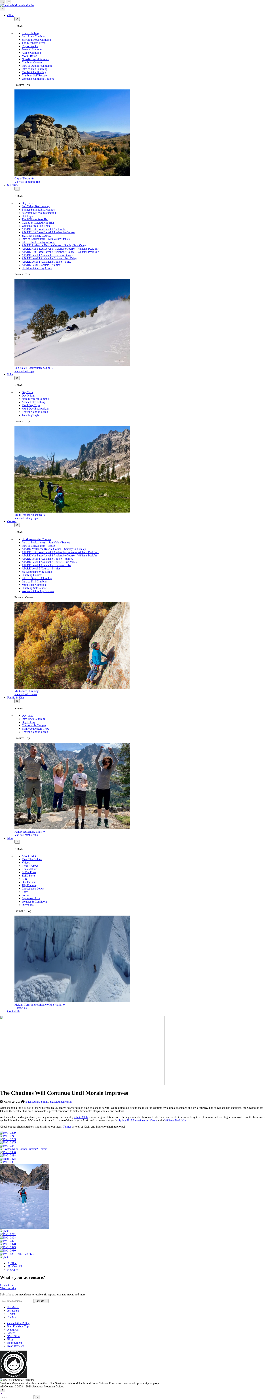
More (10, 838)
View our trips (8, 1288)
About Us (12, 1329)
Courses (11, 521)
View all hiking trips (26, 518)
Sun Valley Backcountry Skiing (32, 367)
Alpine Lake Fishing (33, 402)
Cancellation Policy (33, 888)
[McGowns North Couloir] (8, 1162)
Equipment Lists (31, 898)
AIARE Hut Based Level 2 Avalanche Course (48, 232)
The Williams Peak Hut (35, 219)
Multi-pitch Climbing (26, 691)
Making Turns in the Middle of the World (38, 1004)
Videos (26, 862)
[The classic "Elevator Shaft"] (8, 1142)
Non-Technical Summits (35, 59)
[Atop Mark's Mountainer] (16, 1253)
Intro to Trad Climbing (34, 68)
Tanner (67, 1126)
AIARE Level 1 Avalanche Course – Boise (46, 261)
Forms (25, 895)
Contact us (20, 1007)
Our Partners (29, 882)
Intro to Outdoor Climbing (37, 65)
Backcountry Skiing (37, 1101)
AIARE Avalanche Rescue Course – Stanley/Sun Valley (54, 245)
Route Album (29, 869)
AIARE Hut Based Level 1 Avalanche (44, 229)
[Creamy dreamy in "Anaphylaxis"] (8, 1135)
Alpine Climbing (31, 52)
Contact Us (13, 1011)
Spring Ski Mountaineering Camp (137, 1120)
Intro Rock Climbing (33, 36)
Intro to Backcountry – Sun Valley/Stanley (46, 238)
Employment (14, 1342)
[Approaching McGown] (8, 1158)
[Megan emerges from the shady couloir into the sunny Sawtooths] (4, 1231)
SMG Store (28, 875)
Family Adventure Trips (35, 728)
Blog (24, 878)
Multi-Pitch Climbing (34, 72)
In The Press (29, 872)
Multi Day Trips (31, 405)
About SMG (29, 856)
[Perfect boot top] (8, 1244)
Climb (10, 15)
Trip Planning (29, 885)
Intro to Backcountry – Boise (38, 242)
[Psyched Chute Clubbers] (8, 1145)
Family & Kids (15, 697)
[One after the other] (24, 1227)
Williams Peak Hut (175, 1120)
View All (16, 1266)
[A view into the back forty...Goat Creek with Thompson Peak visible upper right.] (8, 1237)
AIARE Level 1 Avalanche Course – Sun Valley (49, 258)
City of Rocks (30, 46)
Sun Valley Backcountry (36, 206)
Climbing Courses (32, 62)
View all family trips (26, 834)
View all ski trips (24, 371)
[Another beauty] (8, 1155)
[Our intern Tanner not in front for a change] (8, 1247)
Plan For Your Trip (18, 1326)
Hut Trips (27, 216)
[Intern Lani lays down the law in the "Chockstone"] (4, 1257)
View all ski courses (25, 694)
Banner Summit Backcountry (38, 209)
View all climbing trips (27, 181)
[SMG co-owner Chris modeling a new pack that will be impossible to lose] (8, 1250)
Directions (27, 904)
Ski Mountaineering (61, 1101)
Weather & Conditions (34, 901)
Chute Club (81, 1117)
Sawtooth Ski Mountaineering (39, 212)
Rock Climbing (30, 33)
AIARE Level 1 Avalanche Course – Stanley (47, 255)
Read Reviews (30, 865)
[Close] (1, 1393)
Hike (10, 374)
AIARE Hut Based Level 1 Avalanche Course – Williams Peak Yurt (60, 248)
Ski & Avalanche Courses (36, 235)
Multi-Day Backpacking (35, 408)
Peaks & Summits (32, 49)
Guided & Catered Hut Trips (38, 222)
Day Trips (27, 203)
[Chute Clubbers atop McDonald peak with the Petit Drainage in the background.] (8, 1132)
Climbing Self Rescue (34, 75)
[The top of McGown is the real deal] (8, 1234)
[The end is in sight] (8, 1240)
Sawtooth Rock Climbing (36, 39)
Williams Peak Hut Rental (36, 225)
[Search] (36, 1397)
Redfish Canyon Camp (35, 411)
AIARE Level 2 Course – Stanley (41, 264)
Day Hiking (28, 395)
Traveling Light (30, 415)
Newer (11, 1269)
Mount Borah (29, 55)
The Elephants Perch (33, 42)
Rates (25, 891)
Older (13, 1263)
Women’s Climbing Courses (38, 78)
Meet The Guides (32, 859)
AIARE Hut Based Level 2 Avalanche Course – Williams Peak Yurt (60, 251)
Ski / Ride (13, 185)
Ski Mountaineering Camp (37, 268)
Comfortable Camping (34, 725)
